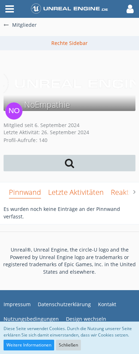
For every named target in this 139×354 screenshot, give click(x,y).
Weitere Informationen (28, 345)
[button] (10, 9)
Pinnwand (25, 192)
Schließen (68, 345)
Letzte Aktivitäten (76, 192)
